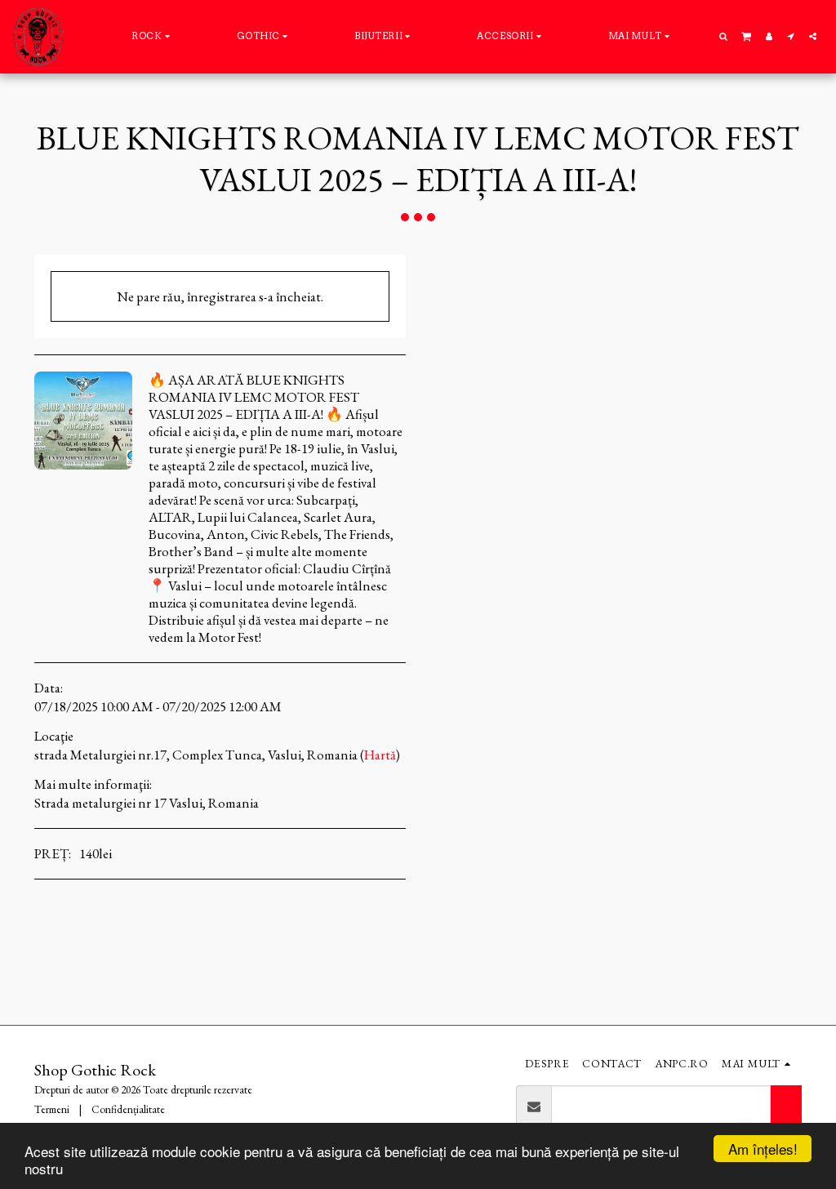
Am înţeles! (763, 1148)
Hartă (380, 755)
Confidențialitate (128, 1109)
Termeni (51, 1109)
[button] (724, 36)
